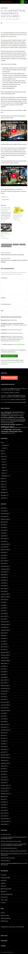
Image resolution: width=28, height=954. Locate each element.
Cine (3, 462)
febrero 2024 (4, 560)
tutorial (25, 427)
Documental (21, 415)
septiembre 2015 (5, 793)
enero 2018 (3, 721)
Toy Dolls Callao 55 (5, 860)
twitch (2, 429)
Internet (3, 487)
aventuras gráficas (6, 244)
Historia (4, 464)
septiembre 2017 (5, 730)
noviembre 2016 (5, 757)
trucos (22, 427)
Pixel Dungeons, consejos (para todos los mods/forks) (13, 851)
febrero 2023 (4, 588)
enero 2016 (3, 782)
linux (24, 419)
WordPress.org (4, 921)
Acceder (3, 912)
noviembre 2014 (5, 821)
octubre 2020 (4, 657)
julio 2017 (3, 735)
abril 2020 (3, 674)
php (5, 422)
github (11, 417)
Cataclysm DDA (5, 414)
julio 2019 (3, 693)
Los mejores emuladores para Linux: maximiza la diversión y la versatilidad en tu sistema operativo (14, 844)
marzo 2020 (4, 677)
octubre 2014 (4, 824)
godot (22, 417)
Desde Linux (4, 891)
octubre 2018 (4, 707)
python (12, 422)
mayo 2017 (3, 741)
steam (20, 427)
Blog (2, 450)
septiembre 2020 (5, 660)
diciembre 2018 (4, 702)
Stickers (4, 448)
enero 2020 (3, 682)
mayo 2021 (3, 638)
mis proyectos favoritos (17, 421)
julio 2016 (3, 768)
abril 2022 (3, 610)
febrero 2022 (4, 616)
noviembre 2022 (5, 594)
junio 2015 (3, 802)
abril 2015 (3, 807)
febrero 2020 (4, 680)
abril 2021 (3, 641)
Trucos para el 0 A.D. (6, 834)
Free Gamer (3, 875)
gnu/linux (16, 417)
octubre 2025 (4, 516)
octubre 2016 (4, 760)
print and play (8, 422)
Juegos (3, 467)
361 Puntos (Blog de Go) (6, 894)
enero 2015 (3, 816)
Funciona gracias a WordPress (7, 952)
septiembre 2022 (5, 596)
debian (15, 415)
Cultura (3, 456)
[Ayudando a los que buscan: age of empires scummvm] (7, 214)
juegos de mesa (19, 419)
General (3, 481)
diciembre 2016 (4, 754)
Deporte (3, 478)
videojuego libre (16, 429)
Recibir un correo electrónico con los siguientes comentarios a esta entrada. (13, 350)
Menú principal (26, 2)
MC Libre (3, 902)
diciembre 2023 (4, 566)
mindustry (7, 421)
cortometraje (4, 415)
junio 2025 (3, 527)
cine (18, 413)
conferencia (22, 413)
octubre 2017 (4, 727)
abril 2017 (3, 743)
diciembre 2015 (4, 785)
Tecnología (3, 495)
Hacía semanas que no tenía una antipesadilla (15, 402)
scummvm (22, 244)
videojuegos (5, 431)
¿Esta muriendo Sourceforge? (8, 857)
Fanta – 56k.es (4, 899)
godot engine (3, 419)
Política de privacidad (19, 344)
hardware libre (9, 419)
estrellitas (4, 417)
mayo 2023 (3, 583)
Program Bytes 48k (5, 877)
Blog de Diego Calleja (6, 888)
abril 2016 (3, 774)
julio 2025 (3, 524)
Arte (2, 442)
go (19, 417)
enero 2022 (3, 619)
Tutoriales (3, 498)
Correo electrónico (6, 304)
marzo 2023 (4, 585)
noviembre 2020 (5, 655)
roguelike (18, 424)
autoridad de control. (15, 340)
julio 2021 (3, 635)
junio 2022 (3, 605)
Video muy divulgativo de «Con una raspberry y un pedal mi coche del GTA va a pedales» (14, 389)
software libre (8, 426)
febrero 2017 (4, 749)
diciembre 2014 (4, 818)
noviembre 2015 (5, 788)
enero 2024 (3, 563)
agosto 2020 (4, 663)
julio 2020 (3, 666)
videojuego (8, 429)
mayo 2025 (3, 530)
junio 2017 (3, 738)
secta (22, 424)
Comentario (4, 278)
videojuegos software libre (6, 433)
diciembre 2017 (4, 724)
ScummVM (8, 40)
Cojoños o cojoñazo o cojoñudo (11, 392)
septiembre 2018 (5, 710)
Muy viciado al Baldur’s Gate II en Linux (5, 234)
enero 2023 (3, 591)
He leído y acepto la (13, 344)
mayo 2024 (3, 555)
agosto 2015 (4, 796)
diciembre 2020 (4, 652)
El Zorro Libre (4, 897)
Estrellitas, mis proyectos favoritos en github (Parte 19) (18, 215)
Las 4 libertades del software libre (9, 848)
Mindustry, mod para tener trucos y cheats (11, 841)
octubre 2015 (4, 791)
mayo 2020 (3, 671)
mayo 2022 (3, 608)
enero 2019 (3, 699)
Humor (2, 484)
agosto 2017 (4, 732)
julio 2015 (3, 799)
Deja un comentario (14, 19)
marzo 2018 (4, 718)
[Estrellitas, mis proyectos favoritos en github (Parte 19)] (18, 210)
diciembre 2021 (4, 621)
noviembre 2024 (5, 544)
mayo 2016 (3, 771)
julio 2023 (3, 577)
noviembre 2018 (5, 705)
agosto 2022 (4, 599)
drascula (16, 244)
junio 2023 (3, 580)
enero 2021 (3, 649)
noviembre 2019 (5, 688)
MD (7, 19)
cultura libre (11, 415)
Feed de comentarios (6, 918)
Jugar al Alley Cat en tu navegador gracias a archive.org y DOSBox (14, 260)
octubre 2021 (4, 627)
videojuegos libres (6, 246)
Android (3, 412)
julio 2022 (3, 602)
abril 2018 (3, 716)
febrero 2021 (4, 646)
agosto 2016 (4, 766)
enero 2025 (3, 541)
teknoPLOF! (4, 880)
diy (17, 415)
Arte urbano (4, 445)
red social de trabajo (8, 424)
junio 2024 (3, 552)
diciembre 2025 (4, 513)
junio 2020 (3, 669)
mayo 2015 (3, 804)
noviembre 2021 (5, 624)
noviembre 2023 (5, 569)
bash (24, 412)
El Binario (3, 883)
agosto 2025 (4, 522)
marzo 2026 (4, 510)
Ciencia (2, 453)
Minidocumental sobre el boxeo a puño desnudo (12, 253)
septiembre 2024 (5, 549)
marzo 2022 (4, 613)
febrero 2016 (4, 779)
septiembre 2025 (5, 519)
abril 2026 (3, 508)
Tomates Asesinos (6, 2)
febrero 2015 (4, 813)
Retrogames (4, 492)
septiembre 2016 (5, 763)
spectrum (17, 427)
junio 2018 (3, 713)
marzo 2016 (4, 777)
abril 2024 (3, 558)
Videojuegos (4, 8)
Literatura (4, 470)
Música (3, 473)
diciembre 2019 (4, 685)
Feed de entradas (5, 915)
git (7, 417)
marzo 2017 (4, 746)
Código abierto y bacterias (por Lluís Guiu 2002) (12, 926)
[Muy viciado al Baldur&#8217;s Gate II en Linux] (6, 227)
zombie (13, 433)
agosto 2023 (4, 574)
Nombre (3, 297)
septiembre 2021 (5, 630)
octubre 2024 (4, 547)
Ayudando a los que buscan (14, 412)
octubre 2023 (4, 571)
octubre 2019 (4, 691)
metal (2, 421)
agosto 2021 (4, 632)
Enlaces (3, 489)
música (2, 422)
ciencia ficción (14, 414)
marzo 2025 (4, 535)
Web (2, 310)
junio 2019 (3, 696)
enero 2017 (3, 752)
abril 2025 (3, 533)
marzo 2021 (4, 644)
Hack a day (3, 886)
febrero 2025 (4, 538)
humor (14, 419)
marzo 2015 (4, 810)
